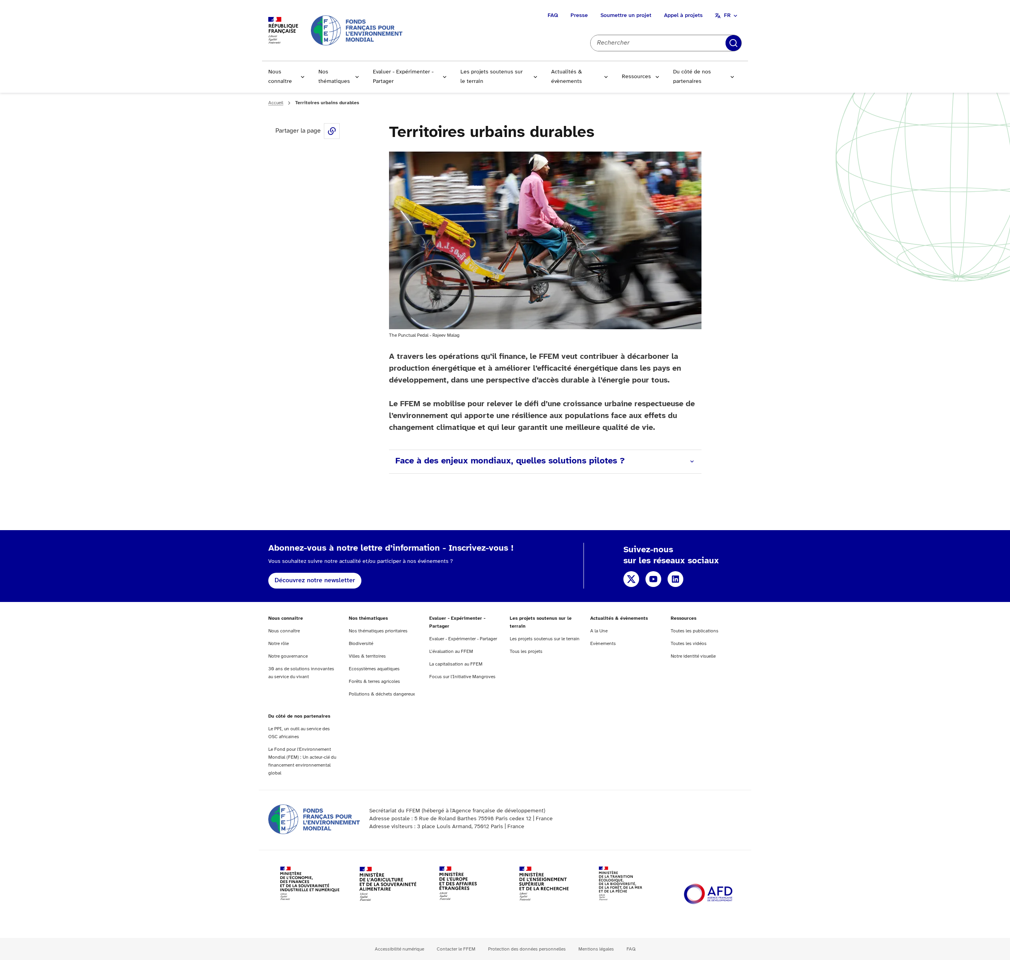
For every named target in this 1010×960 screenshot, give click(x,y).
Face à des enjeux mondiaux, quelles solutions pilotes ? (510, 461)
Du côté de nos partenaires (692, 76)
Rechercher (733, 43)
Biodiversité (361, 643)
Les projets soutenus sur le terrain (491, 76)
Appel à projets (683, 16)
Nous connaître (280, 76)
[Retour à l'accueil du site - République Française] (356, 30)
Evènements (603, 643)
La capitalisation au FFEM (456, 664)
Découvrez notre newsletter (315, 580)
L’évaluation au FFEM (451, 651)
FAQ (553, 16)
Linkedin (675, 579)
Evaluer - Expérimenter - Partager (403, 76)
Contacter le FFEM (456, 949)
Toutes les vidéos (689, 643)
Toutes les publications (694, 631)
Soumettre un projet (625, 16)
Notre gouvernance (288, 656)
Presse (579, 16)
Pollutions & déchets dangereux (382, 694)
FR (727, 16)
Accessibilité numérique (399, 949)
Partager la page (332, 131)
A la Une (599, 631)
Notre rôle (278, 643)
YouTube (653, 579)
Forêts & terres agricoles (374, 681)
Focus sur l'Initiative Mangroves (462, 676)
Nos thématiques (334, 76)
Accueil (275, 102)
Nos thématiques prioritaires (378, 631)
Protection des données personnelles (527, 949)
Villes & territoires (367, 656)
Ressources (636, 77)
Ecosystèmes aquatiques (374, 668)
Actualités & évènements (566, 76)
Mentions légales (596, 949)
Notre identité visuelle (693, 656)
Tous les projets (526, 651)
